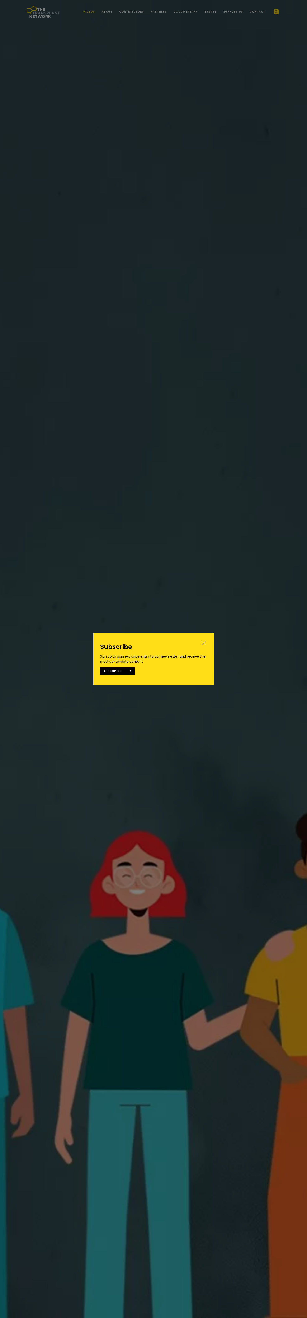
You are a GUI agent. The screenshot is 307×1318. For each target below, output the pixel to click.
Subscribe (112, 671)
